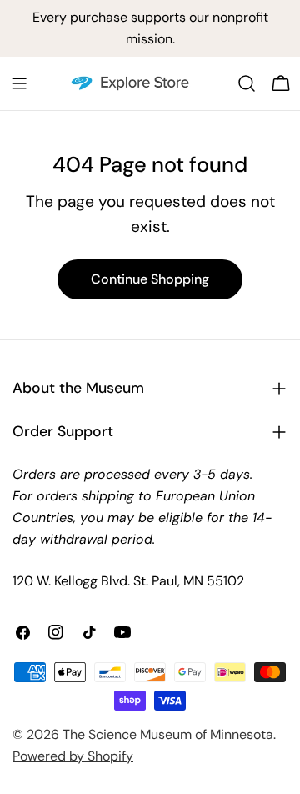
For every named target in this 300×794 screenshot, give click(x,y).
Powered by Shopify (72, 756)
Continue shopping (150, 279)
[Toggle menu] (19, 83)
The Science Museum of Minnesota (167, 734)
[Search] (246, 83)
